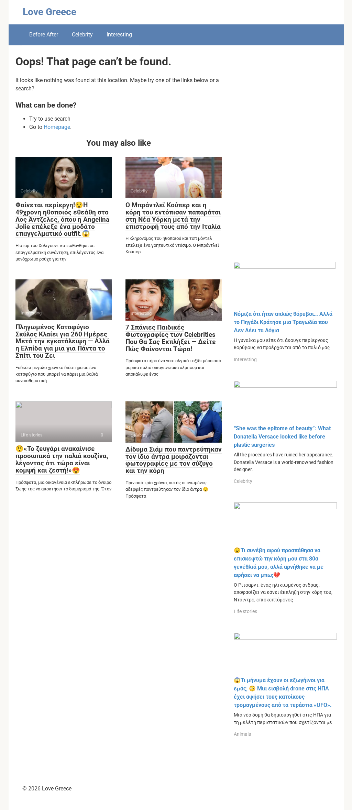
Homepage (57, 127)
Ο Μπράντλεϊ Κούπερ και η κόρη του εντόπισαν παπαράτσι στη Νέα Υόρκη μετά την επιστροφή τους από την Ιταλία (173, 216)
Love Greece (49, 12)
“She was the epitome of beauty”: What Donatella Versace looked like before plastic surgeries (282, 436)
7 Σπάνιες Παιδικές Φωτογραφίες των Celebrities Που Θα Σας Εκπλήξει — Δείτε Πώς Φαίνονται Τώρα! (170, 338)
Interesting (119, 34)
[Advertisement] (285, 159)
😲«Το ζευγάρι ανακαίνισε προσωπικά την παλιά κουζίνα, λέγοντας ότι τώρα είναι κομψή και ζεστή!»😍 (61, 459)
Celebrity (82, 34)
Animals (242, 734)
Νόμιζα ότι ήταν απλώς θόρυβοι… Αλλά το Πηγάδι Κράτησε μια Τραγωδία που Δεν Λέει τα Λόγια (283, 322)
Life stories (245, 611)
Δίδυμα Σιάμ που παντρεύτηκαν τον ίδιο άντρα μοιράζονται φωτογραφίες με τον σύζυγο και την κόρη (173, 460)
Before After (43, 34)
